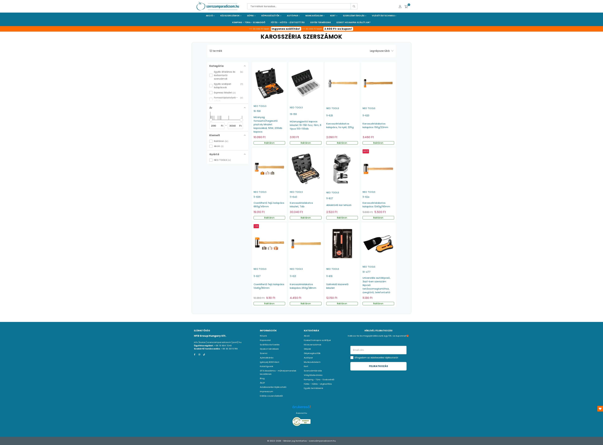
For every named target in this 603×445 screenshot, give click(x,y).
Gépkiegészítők (270, 15)
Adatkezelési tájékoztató (273, 387)
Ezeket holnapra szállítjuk (317, 340)
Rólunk (263, 335)
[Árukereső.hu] (301, 408)
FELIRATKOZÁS (378, 366)
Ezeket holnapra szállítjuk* (354, 22)
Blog (262, 378)
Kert (333, 15)
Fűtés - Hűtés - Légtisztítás (318, 383)
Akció (210, 15)
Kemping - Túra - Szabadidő (319, 379)
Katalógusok (266, 366)
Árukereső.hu (301, 413)
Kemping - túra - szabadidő (248, 22)
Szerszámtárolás (354, 15)
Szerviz (263, 353)
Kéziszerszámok (230, 15)
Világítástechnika (383, 15)
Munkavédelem (314, 15)
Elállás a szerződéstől (271, 395)
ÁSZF (262, 382)
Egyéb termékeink (320, 22)
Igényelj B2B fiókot (269, 362)
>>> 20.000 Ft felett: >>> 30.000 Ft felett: (300, 29)
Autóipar (293, 15)
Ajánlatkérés (266, 357)
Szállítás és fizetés (270, 344)
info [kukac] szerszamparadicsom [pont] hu (218, 342)
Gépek (250, 15)
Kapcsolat (265, 340)
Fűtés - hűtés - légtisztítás (288, 22)
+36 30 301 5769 (229, 348)
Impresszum (266, 391)
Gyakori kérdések (269, 348)
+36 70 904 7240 (223, 345)
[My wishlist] (600, 409)
